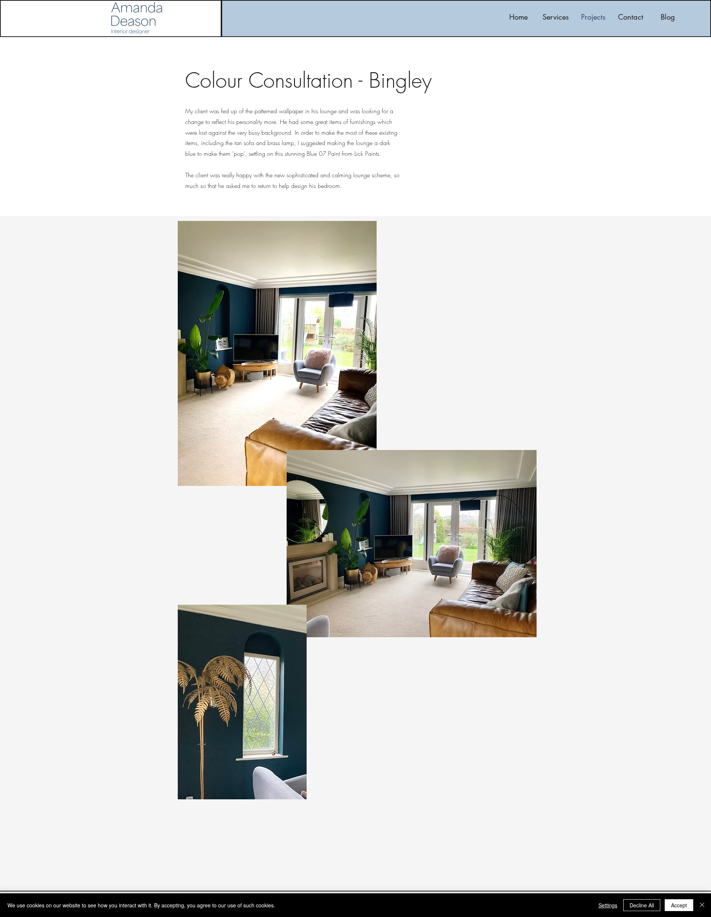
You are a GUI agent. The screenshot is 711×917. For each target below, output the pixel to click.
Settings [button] (607, 905)
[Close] (702, 905)
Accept (679, 905)
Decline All (642, 905)
